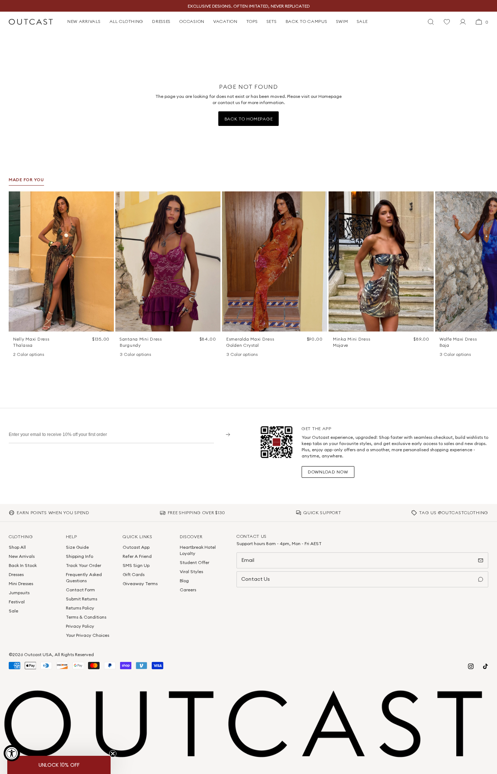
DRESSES (161, 21)
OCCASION (191, 21)
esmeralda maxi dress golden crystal (250, 342)
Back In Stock (23, 565)
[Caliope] (230, 354)
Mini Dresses (21, 583)
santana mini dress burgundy (141, 342)
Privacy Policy (80, 626)
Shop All (17, 547)
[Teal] (142, 354)
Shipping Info (79, 556)
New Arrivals (22, 556)
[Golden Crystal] (249, 354)
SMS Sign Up (136, 565)
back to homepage (248, 119)
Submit (225, 434)
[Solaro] (462, 354)
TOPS (252, 21)
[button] (106, 199)
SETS (272, 21)
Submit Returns (81, 599)
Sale (13, 611)
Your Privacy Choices (87, 635)
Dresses (16, 574)
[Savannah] (452, 354)
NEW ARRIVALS (84, 21)
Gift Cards (133, 574)
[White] (26, 354)
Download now (328, 472)
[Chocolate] (239, 354)
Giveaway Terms (140, 583)
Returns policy (80, 608)
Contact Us (255, 579)
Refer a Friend (137, 556)
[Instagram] (471, 666)
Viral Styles (191, 571)
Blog (184, 580)
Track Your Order (83, 565)
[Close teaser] (112, 753)
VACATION (225, 21)
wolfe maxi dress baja (458, 342)
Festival (17, 601)
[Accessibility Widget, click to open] (12, 753)
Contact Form (80, 589)
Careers (188, 589)
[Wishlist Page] (446, 21)
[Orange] (132, 354)
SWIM (342, 21)
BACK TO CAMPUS (306, 21)
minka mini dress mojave (351, 342)
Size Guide (77, 547)
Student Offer (194, 562)
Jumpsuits (19, 592)
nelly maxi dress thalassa (31, 342)
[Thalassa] (16, 354)
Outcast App (136, 547)
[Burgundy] (123, 354)
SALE (362, 21)
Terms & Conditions (86, 617)
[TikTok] (485, 666)
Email (247, 560)
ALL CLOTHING (127, 21)
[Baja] (443, 354)
